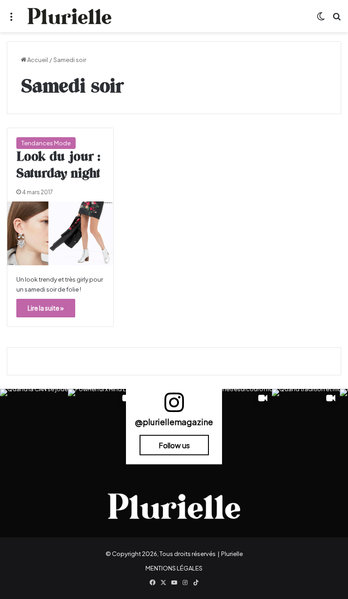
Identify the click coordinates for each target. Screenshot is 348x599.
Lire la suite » (46, 308)
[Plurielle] (69, 16)
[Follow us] (174, 406)
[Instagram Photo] (34, 423)
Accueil (37, 59)
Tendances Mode (46, 143)
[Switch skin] (320, 20)
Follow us (174, 445)
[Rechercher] (336, 20)
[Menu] (11, 20)
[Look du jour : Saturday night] (60, 233)
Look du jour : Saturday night (58, 165)
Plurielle (232, 553)
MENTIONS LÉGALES (174, 568)
